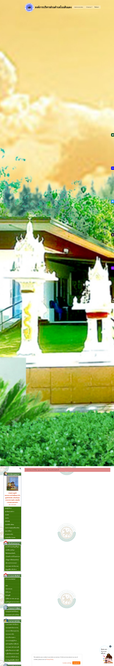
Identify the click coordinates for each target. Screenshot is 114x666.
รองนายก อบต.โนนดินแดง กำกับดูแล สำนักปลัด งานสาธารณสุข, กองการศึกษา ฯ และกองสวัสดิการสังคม (12, 498)
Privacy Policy (49, 659)
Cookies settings (67, 663)
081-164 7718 (12, 502)
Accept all (76, 663)
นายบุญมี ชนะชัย (12, 493)
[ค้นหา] (20, 469)
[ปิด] (110, 646)
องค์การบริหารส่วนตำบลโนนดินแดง (53, 7)
